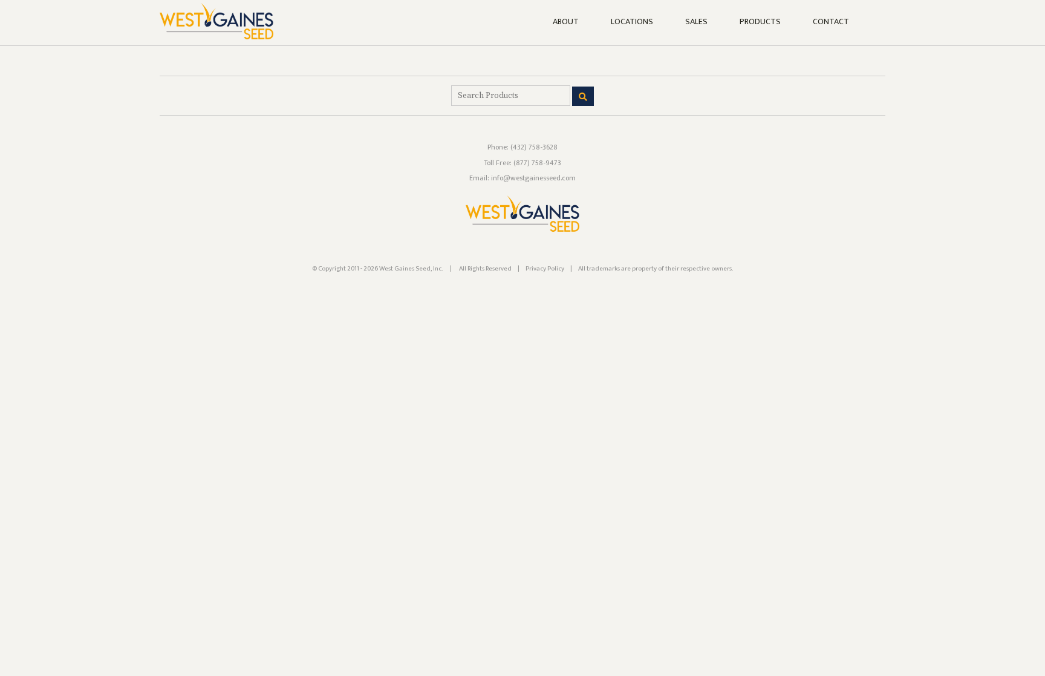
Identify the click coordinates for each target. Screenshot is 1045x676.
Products (760, 21)
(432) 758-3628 (534, 147)
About (566, 21)
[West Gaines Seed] (522, 229)
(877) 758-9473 (537, 163)
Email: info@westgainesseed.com (522, 178)
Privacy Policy (545, 268)
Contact (831, 21)
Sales (696, 21)
